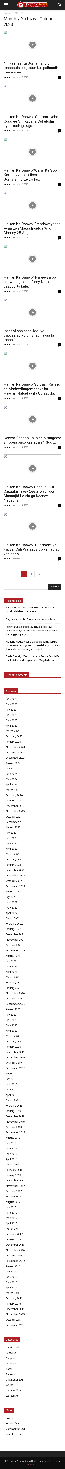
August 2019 (13, 1073)
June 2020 (11, 1020)
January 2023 (13, 864)
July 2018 (11, 1143)
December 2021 (15, 934)
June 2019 (11, 1084)
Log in (9, 1418)
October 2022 (14, 880)
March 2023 (13, 854)
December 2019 (15, 1052)
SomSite (34, 1464)
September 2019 (15, 1068)
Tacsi (9, 1369)
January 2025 (13, 741)
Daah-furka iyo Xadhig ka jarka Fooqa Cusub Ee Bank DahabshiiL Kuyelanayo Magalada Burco (32, 658)
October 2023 (14, 816)
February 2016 (14, 1298)
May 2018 (11, 1153)
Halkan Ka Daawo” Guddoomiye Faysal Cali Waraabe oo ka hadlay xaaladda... (31, 549)
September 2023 (15, 822)
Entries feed (13, 1423)
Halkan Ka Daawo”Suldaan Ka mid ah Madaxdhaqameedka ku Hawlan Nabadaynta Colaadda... (32, 388)
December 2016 (15, 1244)
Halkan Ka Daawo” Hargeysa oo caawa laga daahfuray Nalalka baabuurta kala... (30, 281)
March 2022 (13, 918)
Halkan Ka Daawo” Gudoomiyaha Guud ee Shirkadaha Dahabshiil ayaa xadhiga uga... (31, 121)
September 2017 (15, 1196)
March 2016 (13, 1293)
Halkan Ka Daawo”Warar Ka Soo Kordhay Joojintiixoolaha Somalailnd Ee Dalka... (30, 174)
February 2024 (14, 795)
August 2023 (13, 827)
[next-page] (39, 574)
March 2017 (13, 1228)
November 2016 (15, 1250)
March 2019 (13, 1100)
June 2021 (11, 966)
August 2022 (13, 891)
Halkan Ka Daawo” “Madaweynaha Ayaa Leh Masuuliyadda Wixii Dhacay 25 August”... (32, 228)
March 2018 (13, 1164)
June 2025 (11, 715)
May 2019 (11, 1089)
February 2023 (14, 859)
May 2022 (11, 907)
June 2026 (11, 699)
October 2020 (14, 998)
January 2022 (13, 929)
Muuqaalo (12, 1363)
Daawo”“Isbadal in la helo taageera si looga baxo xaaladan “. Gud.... (32, 440)
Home (7, 13)
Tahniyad (11, 1374)
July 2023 (11, 832)
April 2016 (11, 1287)
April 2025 (11, 725)
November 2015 (15, 1314)
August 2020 (13, 1009)
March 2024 (13, 789)
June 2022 (11, 902)
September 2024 (15, 757)
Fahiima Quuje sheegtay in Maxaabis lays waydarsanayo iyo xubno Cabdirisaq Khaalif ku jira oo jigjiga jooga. (32, 630)
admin (7, 77)
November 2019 (15, 1057)
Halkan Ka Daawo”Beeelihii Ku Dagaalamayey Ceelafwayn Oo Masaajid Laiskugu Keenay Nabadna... (29, 494)
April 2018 (11, 1159)
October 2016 (14, 1255)
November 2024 (15, 747)
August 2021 (13, 955)
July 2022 (11, 897)
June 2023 (11, 838)
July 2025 (11, 709)
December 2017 (15, 1180)
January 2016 (13, 1303)
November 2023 (15, 811)
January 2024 (13, 800)
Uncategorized (14, 1379)
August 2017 (13, 1202)
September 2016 (15, 1260)
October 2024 (14, 752)
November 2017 (15, 1186)
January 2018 (13, 1175)
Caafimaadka (13, 1347)
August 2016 (13, 1266)
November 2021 (15, 939)
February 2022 (14, 923)
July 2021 (11, 961)
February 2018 (14, 1169)
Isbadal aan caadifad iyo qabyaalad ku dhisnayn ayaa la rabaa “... (29, 335)
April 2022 (11, 913)
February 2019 (14, 1105)
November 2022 (15, 875)
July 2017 (11, 1207)
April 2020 (11, 1030)
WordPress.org (14, 1434)
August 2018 (13, 1137)
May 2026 (11, 704)
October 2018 (14, 1127)
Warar (9, 1385)
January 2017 (13, 1239)
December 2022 (15, 870)
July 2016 (11, 1271)
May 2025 (11, 720)
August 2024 (13, 763)
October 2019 (14, 1062)
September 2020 (15, 1004)
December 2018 (15, 1116)
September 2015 (15, 1325)
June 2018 (11, 1148)
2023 (15, 13)
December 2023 (15, 806)
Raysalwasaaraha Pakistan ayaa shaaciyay (30, 619)
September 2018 (15, 1132)
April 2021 (11, 971)
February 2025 (14, 736)
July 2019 (11, 1078)
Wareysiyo (12, 1395)
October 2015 (14, 1319)
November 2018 (15, 1121)
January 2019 (13, 1111)
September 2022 (15, 886)
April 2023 (11, 848)
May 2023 (11, 843)
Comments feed (15, 1428)
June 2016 (11, 1276)
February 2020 (14, 1041)
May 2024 (11, 779)
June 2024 (11, 773)
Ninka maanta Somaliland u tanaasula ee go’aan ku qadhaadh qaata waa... (31, 67)
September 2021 (15, 950)
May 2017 (11, 1218)
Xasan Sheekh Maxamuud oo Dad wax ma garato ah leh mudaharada (30, 609)
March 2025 (13, 731)
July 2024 (11, 768)
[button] (6, 5)
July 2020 (11, 1014)
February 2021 (14, 982)
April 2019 (11, 1095)
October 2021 (14, 945)
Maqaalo (11, 1358)
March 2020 (13, 1036)
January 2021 (13, 988)
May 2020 (11, 1025)
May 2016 (11, 1282)
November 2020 (15, 993)
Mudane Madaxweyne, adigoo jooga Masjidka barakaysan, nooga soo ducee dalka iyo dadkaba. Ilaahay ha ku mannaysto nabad (33, 645)
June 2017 (11, 1212)
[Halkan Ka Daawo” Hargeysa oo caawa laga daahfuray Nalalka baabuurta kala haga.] (32, 259)
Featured (11, 1352)
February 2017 (14, 1234)
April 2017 (11, 1223)
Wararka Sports (15, 1390)
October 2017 (14, 1191)
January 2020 (13, 1046)
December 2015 (15, 1309)
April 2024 (11, 784)
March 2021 (13, 977)
